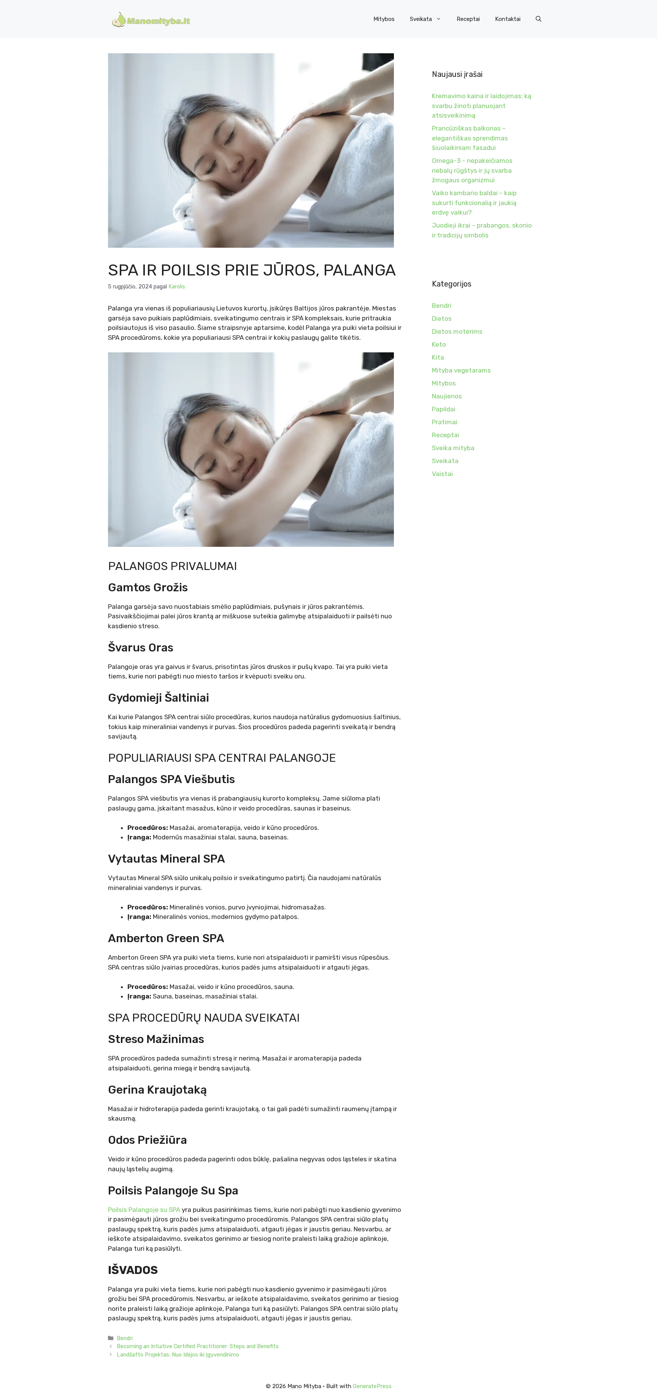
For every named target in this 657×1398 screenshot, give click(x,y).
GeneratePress (372, 1386)
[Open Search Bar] (538, 19)
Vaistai (442, 474)
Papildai (443, 409)
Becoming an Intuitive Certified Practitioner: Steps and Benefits (198, 1346)
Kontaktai (508, 19)
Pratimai (444, 422)
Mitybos (384, 19)
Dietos (442, 318)
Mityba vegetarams (461, 370)
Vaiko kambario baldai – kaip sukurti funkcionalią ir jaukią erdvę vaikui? (474, 202)
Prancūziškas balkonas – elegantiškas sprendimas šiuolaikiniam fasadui (470, 137)
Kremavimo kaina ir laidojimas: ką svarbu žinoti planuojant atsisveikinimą (481, 105)
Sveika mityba (453, 448)
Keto (439, 344)
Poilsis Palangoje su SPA (144, 1209)
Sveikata (421, 19)
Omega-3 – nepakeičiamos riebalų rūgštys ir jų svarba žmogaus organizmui (472, 170)
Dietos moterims (457, 331)
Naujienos (447, 396)
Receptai (468, 19)
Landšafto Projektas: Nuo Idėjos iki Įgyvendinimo (178, 1354)
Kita (438, 357)
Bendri (125, 1338)
